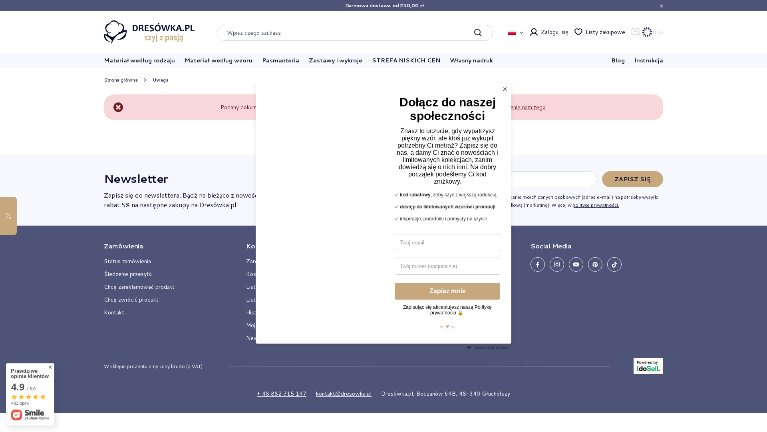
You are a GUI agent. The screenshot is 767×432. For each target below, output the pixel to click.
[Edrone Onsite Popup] (383, 216)
